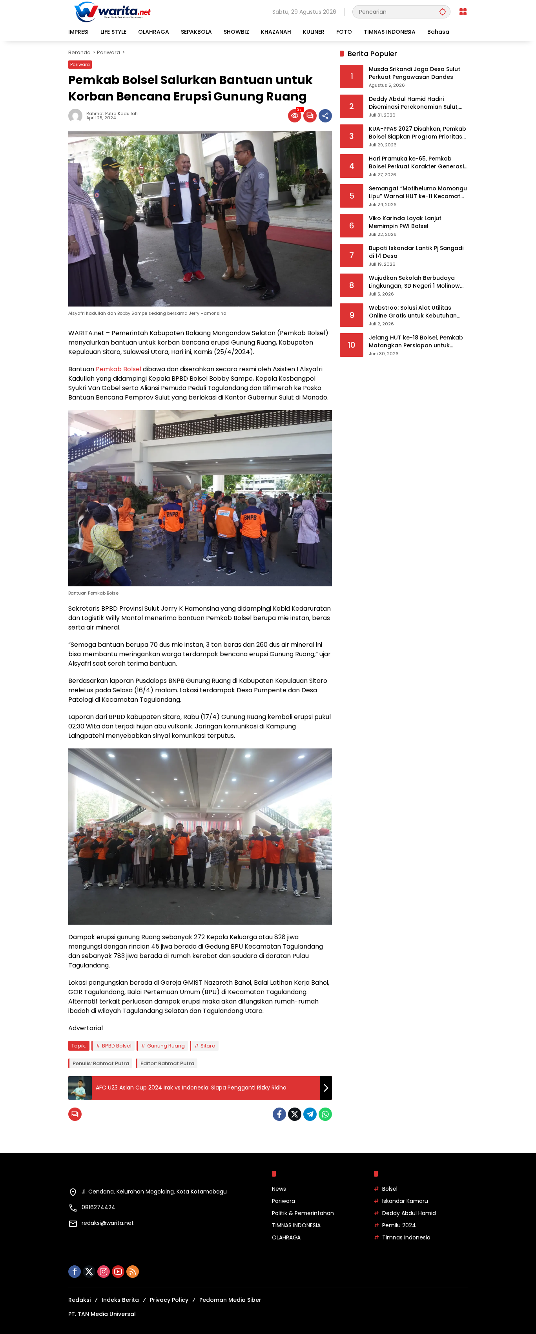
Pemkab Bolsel (118, 369)
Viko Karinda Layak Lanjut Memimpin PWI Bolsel (405, 222)
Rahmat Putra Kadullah (112, 113)
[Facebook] (279, 1114)
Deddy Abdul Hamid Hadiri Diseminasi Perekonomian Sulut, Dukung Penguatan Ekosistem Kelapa (414, 103)
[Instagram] (103, 1271)
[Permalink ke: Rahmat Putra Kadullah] (77, 116)
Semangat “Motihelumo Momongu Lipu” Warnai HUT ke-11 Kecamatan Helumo (418, 193)
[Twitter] (294, 1114)
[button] (442, 11)
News (279, 1189)
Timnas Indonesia (406, 1237)
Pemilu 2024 (399, 1225)
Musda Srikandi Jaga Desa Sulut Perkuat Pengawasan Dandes (414, 73)
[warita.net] (112, 11)
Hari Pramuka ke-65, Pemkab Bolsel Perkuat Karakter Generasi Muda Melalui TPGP (416, 163)
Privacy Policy (169, 1300)
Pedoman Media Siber (230, 1300)
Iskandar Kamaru (405, 1201)
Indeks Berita (120, 1300)
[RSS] (132, 1271)
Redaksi (79, 1300)
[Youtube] (118, 1271)
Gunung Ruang (166, 1045)
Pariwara (80, 64)
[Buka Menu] (463, 11)
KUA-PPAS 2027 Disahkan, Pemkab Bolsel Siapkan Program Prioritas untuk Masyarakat (417, 133)
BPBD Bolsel (116, 1045)
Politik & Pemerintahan (303, 1213)
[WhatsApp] (325, 1114)
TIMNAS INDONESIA (296, 1225)
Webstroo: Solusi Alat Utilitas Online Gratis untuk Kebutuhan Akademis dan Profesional (413, 312)
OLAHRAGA (286, 1237)
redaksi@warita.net (108, 1223)
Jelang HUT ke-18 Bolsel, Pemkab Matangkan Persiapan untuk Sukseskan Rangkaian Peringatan (416, 342)
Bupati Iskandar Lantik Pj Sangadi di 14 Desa (416, 252)
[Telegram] (310, 1114)
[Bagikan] (325, 115)
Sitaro (208, 1045)
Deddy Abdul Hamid (409, 1213)
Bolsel (389, 1189)
